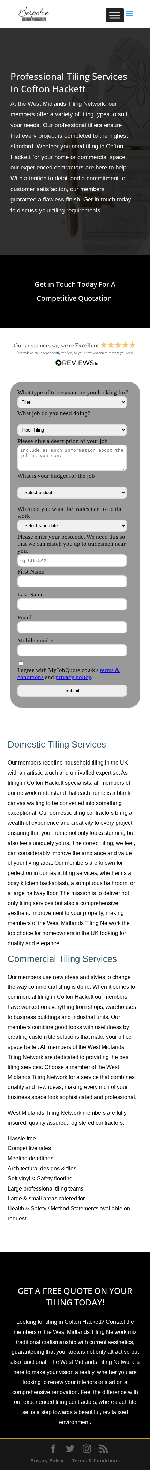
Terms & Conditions (96, 1460)
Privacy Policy (46, 1460)
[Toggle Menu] (114, 15)
